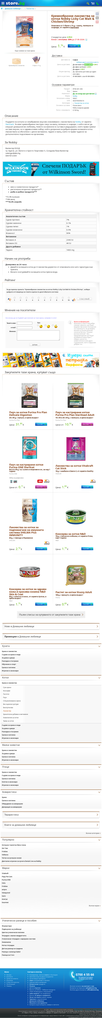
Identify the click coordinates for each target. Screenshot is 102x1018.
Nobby (75, 96)
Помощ (8, 986)
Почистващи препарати (37, 978)
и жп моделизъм (40, 993)
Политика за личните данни (93, 1010)
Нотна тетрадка (8, 945)
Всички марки (94, 906)
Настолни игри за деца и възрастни (41, 977)
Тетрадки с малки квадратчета (14, 936)
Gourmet (5, 902)
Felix (3, 883)
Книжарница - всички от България (43, 975)
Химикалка (6, 942)
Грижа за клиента (12, 978)
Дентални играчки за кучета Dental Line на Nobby (21, 861)
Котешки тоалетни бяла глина (14, 845)
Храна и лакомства (9, 651)
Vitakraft (5, 873)
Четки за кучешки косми (12, 858)
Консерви (6, 691)
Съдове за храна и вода (11, 655)
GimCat (4, 899)
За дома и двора (8, 658)
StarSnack (74, 27)
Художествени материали (37, 982)
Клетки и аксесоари (9, 782)
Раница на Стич (8, 955)
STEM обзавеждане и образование (40, 992)
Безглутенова (8, 707)
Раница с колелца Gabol (11, 952)
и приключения (38, 999)
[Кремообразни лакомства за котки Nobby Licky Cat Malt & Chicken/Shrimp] (24, 32)
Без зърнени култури (11, 704)
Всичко (39, 995)
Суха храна (7, 687)
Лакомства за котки (81, 103)
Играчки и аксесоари (10, 671)
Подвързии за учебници (11, 929)
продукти (37, 984)
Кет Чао (5, 848)
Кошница (9, 980)
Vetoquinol (6, 893)
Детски (35, 988)
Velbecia (5, 855)
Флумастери (7, 926)
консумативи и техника (39, 980)
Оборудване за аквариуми (12, 804)
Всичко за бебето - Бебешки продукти (42, 990)
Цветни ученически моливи (13, 932)
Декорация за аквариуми (12, 807)
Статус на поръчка (12, 982)
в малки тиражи (40, 997)
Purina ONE (6, 880)
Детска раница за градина (12, 949)
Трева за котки (8, 721)
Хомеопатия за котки (11, 718)
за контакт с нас (88, 986)
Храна (4, 797)
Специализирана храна (12, 701)
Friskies (5, 851)
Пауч (5, 697)
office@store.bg (93, 990)
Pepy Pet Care (7, 877)
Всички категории (92, 833)
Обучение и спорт (9, 664)
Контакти (9, 977)
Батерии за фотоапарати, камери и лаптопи (44, 1005)
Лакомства (30, 9)
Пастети (6, 694)
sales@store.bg (91, 988)
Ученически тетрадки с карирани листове (18, 939)
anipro (4, 889)
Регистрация (10, 984)
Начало (8, 975)
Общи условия (78, 1010)
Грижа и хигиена (8, 667)
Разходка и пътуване (10, 661)
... (23, 9)
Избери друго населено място (87, 62)
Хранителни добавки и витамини (15, 714)
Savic (4, 896)
